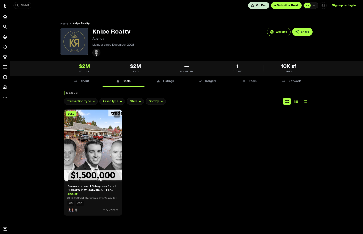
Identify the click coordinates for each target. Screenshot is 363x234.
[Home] (5, 17)
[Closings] (5, 37)
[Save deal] (117, 114)
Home (64, 23)
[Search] (5, 27)
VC (314, 5)
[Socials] (5, 87)
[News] (5, 67)
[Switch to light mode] (323, 5)
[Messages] (5, 229)
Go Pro (261, 5)
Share (305, 32)
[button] (5, 47)
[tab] (81, 81)
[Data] (5, 77)
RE (307, 5)
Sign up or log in (344, 5)
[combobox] (81, 101)
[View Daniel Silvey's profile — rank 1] (96, 53)
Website (281, 32)
